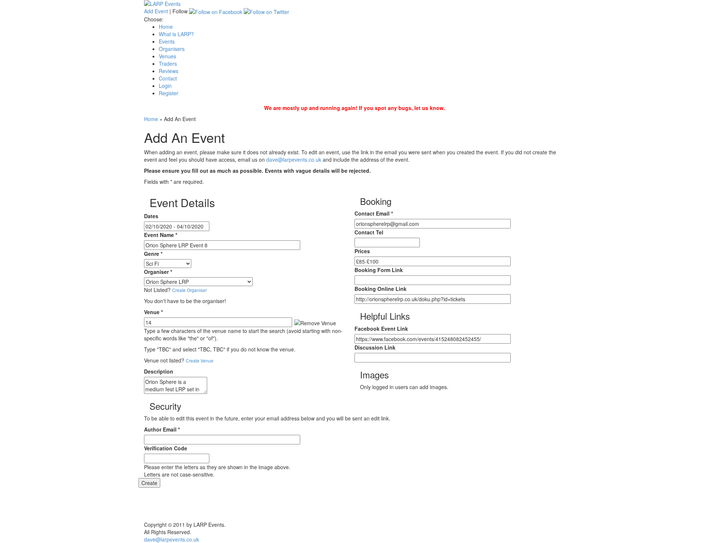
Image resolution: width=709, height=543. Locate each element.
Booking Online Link (380, 288)
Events (167, 41)
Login (165, 85)
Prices (362, 251)
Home (166, 26)
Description (158, 371)
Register (168, 93)
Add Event (156, 11)
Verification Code (165, 448)
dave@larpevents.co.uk (293, 159)
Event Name (160, 234)
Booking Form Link (378, 270)
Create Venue (199, 360)
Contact (168, 78)
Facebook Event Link (381, 328)
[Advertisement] (354, 504)
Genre (153, 253)
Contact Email (373, 213)
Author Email (162, 429)
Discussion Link (374, 347)
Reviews (168, 71)
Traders (168, 63)
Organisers (172, 48)
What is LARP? (176, 34)
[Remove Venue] (315, 323)
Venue (153, 312)
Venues (167, 56)
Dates (151, 216)
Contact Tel (368, 232)
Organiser (158, 271)
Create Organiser (189, 290)
